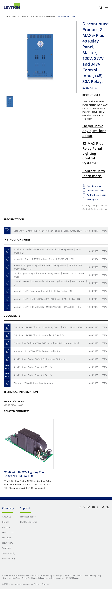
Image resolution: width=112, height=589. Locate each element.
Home (6, 16)
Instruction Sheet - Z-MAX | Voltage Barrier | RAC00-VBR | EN (44, 259)
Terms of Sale (82, 575)
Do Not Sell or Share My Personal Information (20, 575)
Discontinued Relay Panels (67, 16)
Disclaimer (7, 578)
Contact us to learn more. (93, 173)
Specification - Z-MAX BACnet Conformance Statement (40, 359)
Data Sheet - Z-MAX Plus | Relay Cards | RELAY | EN (39, 335)
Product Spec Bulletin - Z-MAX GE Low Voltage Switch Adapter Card (46, 343)
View (104, 231)
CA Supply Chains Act (21, 578)
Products (14, 16)
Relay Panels (50, 16)
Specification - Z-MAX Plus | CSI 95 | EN (33, 367)
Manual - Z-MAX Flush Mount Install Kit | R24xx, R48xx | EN (43, 291)
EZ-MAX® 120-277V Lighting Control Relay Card (26, 473)
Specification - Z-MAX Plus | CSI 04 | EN (33, 375)
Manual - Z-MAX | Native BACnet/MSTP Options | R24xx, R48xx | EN (47, 299)
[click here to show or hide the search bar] (100, 7)
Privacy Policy (95, 575)
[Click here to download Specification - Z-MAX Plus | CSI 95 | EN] (7, 367)
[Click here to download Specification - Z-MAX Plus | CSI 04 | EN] (7, 375)
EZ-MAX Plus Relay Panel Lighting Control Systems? (92, 153)
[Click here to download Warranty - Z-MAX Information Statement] (7, 383)
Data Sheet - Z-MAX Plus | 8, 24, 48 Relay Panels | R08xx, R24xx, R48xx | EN (50, 230)
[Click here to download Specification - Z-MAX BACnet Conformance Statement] (7, 359)
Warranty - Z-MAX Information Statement (34, 383)
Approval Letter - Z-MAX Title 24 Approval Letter (37, 351)
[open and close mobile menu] (106, 7)
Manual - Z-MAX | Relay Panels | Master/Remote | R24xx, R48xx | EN (47, 307)
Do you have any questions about (94, 130)
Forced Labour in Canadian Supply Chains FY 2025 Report (55, 578)
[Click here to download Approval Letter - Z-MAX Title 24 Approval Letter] (7, 351)
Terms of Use (69, 575)
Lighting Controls (37, 16)
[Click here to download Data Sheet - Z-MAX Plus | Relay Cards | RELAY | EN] (7, 335)
